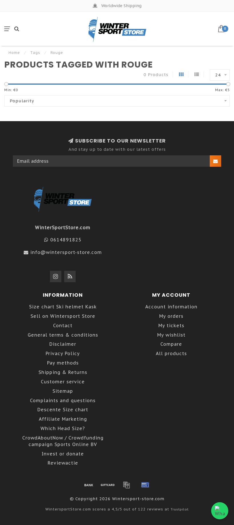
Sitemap (63, 391)
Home (14, 52)
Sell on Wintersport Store (63, 316)
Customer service (63, 381)
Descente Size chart (62, 409)
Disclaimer (62, 344)
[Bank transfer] (89, 485)
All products (171, 353)
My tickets (171, 325)
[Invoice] (126, 485)
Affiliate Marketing (63, 419)
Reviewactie (63, 463)
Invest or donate (63, 454)
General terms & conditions (63, 335)
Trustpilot (180, 509)
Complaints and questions (63, 400)
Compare (171, 344)
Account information (171, 307)
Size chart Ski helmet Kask (63, 307)
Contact (62, 325)
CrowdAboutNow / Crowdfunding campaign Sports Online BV (63, 441)
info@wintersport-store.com (66, 252)
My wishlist (171, 335)
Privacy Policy (63, 353)
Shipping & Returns (63, 372)
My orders (171, 316)
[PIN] (145, 485)
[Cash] (107, 485)
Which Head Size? (63, 428)
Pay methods (63, 363)
